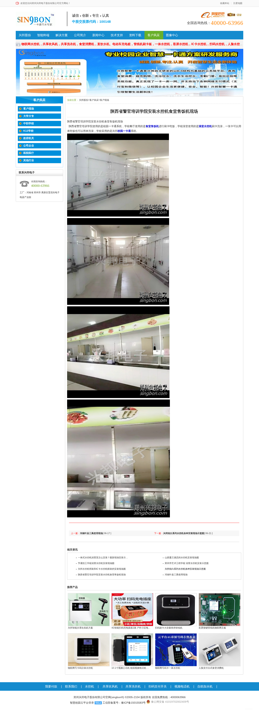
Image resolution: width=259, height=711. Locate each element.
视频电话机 (182, 686)
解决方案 (62, 35)
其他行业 (28, 160)
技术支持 (117, 35)
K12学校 (28, 130)
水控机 (89, 686)
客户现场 (28, 108)
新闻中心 (98, 35)
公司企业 (28, 145)
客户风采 (154, 35)
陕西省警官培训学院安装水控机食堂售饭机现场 (102, 574)
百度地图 (237, 3)
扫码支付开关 (157, 686)
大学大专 (28, 115)
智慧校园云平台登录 (82, 702)
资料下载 (135, 35)
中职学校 (28, 123)
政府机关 (28, 138)
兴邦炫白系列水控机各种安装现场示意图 (183, 533)
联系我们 (71, 686)
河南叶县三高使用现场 (91, 533)
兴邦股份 (25, 35)
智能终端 (43, 35)
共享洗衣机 (133, 686)
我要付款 (51, 686)
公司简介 (80, 35)
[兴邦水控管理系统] (129, 72)
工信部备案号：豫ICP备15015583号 (124, 702)
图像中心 (172, 35)
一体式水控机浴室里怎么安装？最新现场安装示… (103, 557)
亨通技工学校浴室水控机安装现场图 (96, 563)
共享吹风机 (110, 686)
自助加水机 (205, 686)
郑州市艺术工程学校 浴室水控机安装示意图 (187, 563)
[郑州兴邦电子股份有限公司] (37, 19)
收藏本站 (224, 3)
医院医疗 (28, 152)
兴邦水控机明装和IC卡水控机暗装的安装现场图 (102, 569)
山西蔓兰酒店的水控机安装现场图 (182, 557)
